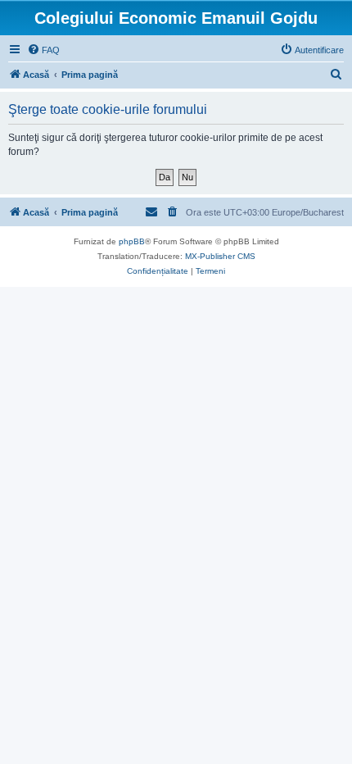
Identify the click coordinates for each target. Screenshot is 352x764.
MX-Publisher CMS (220, 256)
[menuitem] (43, 50)
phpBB (132, 241)
